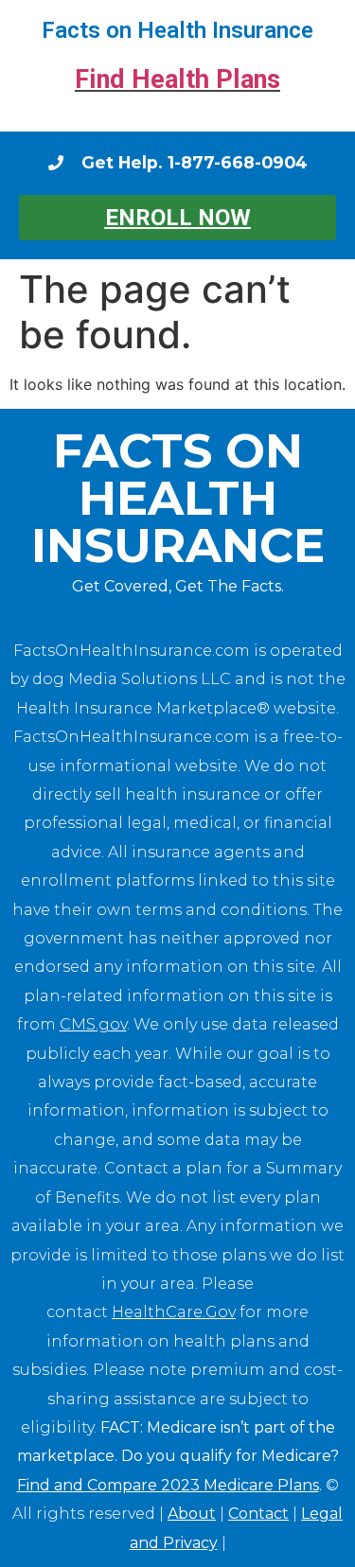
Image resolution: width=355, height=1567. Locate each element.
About (192, 1514)
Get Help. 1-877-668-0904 (194, 162)
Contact (258, 1514)
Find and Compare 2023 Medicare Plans (168, 1485)
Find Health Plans (177, 79)
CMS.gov (93, 1024)
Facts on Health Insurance (177, 30)
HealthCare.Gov (174, 1312)
